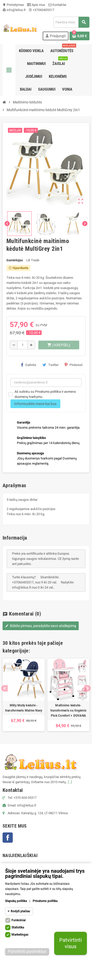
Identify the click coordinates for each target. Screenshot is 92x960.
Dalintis (30, 365)
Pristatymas (13, 5)
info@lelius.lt (14, 10)
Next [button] (87, 688)
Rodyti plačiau (20, 911)
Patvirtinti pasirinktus (27, 951)
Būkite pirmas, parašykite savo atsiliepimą (40, 626)
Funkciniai (19, 920)
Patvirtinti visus (70, 943)
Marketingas (20, 934)
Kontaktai (59, 5)
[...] (70, 782)
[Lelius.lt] (20, 28)
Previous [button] (4, 688)
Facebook (8, 837)
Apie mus (38, 5)
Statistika (18, 927)
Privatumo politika (45, 901)
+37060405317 (41, 10)
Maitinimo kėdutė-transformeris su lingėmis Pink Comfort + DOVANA (68, 710)
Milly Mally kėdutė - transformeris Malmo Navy (23, 708)
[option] (23, 694)
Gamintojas (14, 260)
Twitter (53, 365)
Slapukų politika (16, 901)
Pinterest (76, 365)
